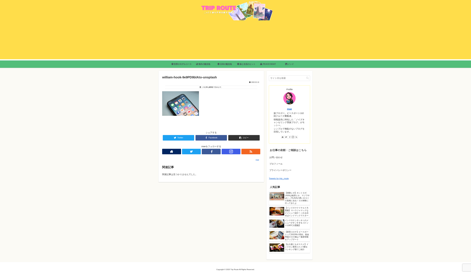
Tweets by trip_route (279, 178)
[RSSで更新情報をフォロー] (250, 151)
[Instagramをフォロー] (231, 151)
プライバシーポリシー (280, 170)
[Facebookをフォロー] (211, 151)
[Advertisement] (235, 42)
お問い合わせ (276, 157)
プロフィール (276, 164)
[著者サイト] (171, 151)
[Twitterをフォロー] (191, 151)
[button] (307, 78)
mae (289, 109)
